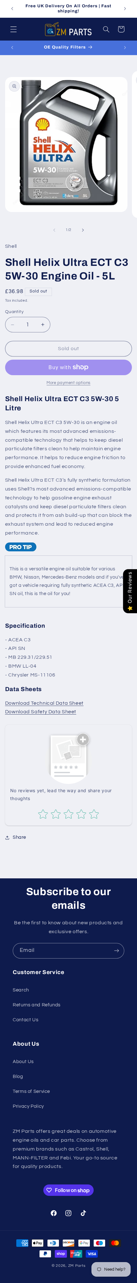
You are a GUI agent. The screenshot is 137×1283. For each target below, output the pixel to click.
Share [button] (19, 837)
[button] (13, 29)
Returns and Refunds (37, 1005)
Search (21, 990)
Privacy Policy (28, 1106)
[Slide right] (83, 230)
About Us (23, 1061)
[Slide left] (54, 230)
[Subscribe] (116, 951)
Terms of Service (31, 1091)
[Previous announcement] (12, 9)
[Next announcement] (125, 9)
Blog (18, 1076)
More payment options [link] (68, 383)
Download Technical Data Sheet (44, 703)
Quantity (14, 312)
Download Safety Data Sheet (40, 711)
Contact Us (25, 1019)
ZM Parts (77, 1265)
